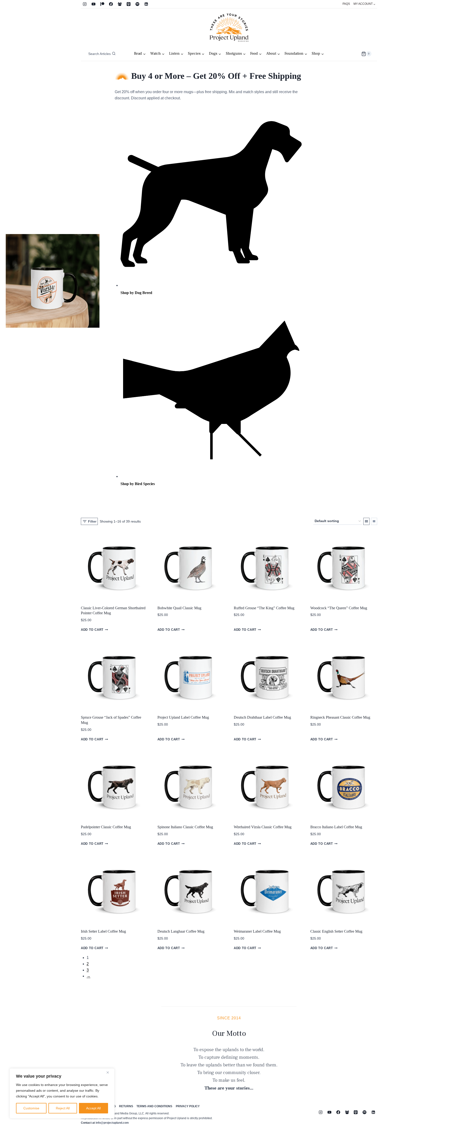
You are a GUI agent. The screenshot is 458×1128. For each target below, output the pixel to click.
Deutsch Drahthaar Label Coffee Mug (262, 717)
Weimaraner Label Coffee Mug (257, 931)
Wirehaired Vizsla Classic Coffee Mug (262, 827)
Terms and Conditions (154, 1106)
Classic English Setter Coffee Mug (336, 931)
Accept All (93, 1108)
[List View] (374, 521)
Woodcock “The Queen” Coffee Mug (338, 608)
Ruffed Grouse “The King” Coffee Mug (264, 608)
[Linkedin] (146, 4)
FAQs (346, 3)
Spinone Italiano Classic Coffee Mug (185, 827)
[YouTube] (93, 4)
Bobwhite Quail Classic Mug (179, 608)
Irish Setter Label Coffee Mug (103, 931)
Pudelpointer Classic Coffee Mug (106, 827)
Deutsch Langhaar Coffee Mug (180, 931)
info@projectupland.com (112, 1122)
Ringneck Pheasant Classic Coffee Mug (340, 717)
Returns (126, 1106)
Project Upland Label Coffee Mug (183, 717)
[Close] (109, 1072)
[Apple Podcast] (128, 4)
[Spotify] (137, 4)
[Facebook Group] (120, 4)
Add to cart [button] (92, 629)
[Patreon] (102, 4)
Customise (31, 1108)
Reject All (63, 1108)
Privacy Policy (188, 1106)
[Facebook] (111, 4)
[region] (62, 1093)
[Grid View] (366, 521)
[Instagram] (84, 4)
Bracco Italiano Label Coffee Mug (336, 827)
